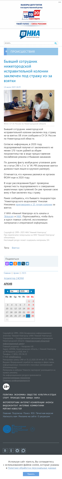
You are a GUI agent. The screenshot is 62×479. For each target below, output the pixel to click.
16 (33, 308)
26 (15, 316)
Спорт (6, 397)
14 (24, 308)
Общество (32, 394)
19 (15, 312)
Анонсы (49, 402)
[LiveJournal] (23, 263)
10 (7, 308)
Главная (7, 273)
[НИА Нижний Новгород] (29, 38)
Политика (8, 394)
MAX (18, 216)
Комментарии (37, 405)
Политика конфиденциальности (16, 380)
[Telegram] (27, 263)
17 (7, 312)
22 (28, 312)
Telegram (9, 216)
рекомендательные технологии (16, 377)
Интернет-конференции (32, 402)
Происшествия (17, 397)
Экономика (20, 394)
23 (33, 312)
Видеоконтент (10, 405)
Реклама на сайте (27, 416)
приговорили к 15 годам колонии (34, 204)
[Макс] (24, 452)
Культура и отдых (47, 394)
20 (20, 312)
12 (15, 308)
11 (11, 308)
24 (7, 316)
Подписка (17, 413)
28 (24, 316)
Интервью (24, 405)
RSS (33, 413)
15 (28, 308)
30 (33, 316)
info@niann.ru (15, 356)
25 (11, 316)
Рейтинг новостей (12, 408)
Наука (37, 397)
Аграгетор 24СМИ (14, 278)
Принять (31, 474)
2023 (23, 273)
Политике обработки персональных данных (32, 468)
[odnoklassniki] (12, 452)
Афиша (29, 397)
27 (20, 316)
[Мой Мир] (19, 263)
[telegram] (18, 452)
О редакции (44, 416)
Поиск (26, 413)
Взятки (15, 247)
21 (24, 312)
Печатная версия (44, 413)
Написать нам (10, 416)
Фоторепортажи (11, 402)
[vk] (6, 452)
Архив (16, 273)
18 (11, 312)
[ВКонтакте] (11, 263)
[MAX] (7, 263)
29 (28, 316)
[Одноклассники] (15, 263)
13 (20, 308)
